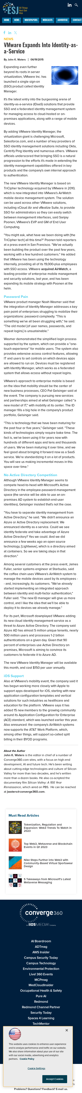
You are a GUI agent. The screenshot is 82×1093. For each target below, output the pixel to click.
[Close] (67, 1030)
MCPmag (41, 979)
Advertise (63, 20)
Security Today (41, 1012)
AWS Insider (41, 952)
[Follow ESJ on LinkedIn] (70, 5)
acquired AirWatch (54, 269)
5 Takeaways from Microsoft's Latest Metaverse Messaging (47, 880)
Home (6, 20)
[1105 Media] (41, 924)
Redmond (41, 1001)
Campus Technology (41, 963)
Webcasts (47, 20)
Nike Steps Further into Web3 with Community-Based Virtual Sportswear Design (48, 863)
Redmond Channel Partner (41, 1007)
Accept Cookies (55, 1079)
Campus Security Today (41, 957)
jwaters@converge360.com (26, 791)
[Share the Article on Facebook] (3, 32)
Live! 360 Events (41, 974)
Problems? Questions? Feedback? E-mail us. (41, 1089)
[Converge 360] (41, 913)
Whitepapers (31, 20)
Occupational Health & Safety (41, 990)
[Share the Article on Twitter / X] (15, 32)
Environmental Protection (41, 968)
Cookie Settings (36, 1068)
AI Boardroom (41, 941)
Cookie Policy (27, 1059)
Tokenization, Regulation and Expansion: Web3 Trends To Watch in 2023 (48, 828)
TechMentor (41, 1023)
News (16, 20)
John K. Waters (14, 755)
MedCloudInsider (41, 985)
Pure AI (41, 996)
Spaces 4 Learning (41, 1018)
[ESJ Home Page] (14, 7)
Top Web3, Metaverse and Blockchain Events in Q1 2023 (48, 845)
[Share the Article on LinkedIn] (9, 32)
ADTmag (41, 946)
